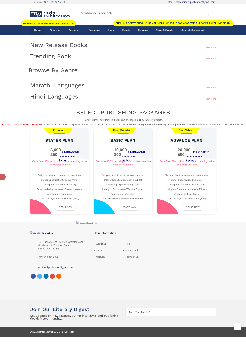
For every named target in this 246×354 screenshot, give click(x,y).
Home (37, 30)
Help (128, 244)
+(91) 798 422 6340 (54, 2)
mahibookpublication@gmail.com (197, 2)
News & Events (164, 30)
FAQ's (99, 250)
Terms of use (133, 257)
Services (143, 30)
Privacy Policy (133, 250)
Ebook (126, 30)
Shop (111, 30)
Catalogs (100, 257)
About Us (55, 30)
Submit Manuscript (192, 30)
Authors (73, 30)
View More (211, 47)
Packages (94, 30)
